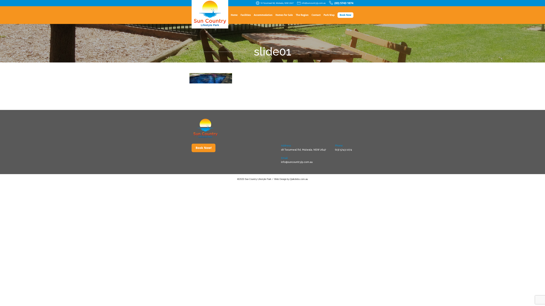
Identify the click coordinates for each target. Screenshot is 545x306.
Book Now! (204, 148)
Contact (316, 15)
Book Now (345, 15)
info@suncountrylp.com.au (314, 3)
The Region (302, 15)
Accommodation (263, 15)
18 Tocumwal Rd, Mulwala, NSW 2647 (277, 3)
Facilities (246, 15)
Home (234, 15)
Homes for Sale (284, 15)
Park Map (329, 15)
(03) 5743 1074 (343, 3)
